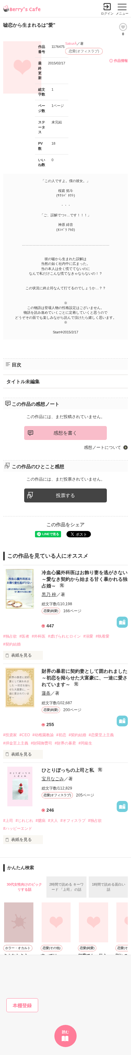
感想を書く (65, 433)
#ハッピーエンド (17, 828)
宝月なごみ (53, 778)
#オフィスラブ (73, 820)
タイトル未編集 (23, 381)
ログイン (107, 13)
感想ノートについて (102, 447)
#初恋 (61, 735)
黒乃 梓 (49, 594)
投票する (65, 495)
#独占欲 (10, 636)
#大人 (53, 820)
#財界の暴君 (65, 743)
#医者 (24, 636)
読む (65, 1032)
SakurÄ (71, 43)
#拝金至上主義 (15, 743)
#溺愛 (88, 636)
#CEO (24, 735)
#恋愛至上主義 (101, 735)
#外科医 (38, 636)
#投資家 (10, 735)
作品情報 (121, 60)
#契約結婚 (12, 644)
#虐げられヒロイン (64, 636)
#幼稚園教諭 (43, 735)
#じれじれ (24, 820)
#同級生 (85, 743)
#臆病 (40, 820)
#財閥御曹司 (41, 743)
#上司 (8, 820)
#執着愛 (102, 636)
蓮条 (46, 693)
